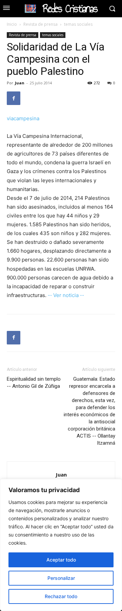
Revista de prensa (40, 24)
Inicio (12, 24)
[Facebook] (13, 98)
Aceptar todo (61, 560)
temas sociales (78, 24)
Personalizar (61, 578)
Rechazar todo (61, 596)
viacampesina (23, 118)
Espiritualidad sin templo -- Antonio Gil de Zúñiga (34, 382)
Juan (19, 82)
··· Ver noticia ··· (66, 295)
